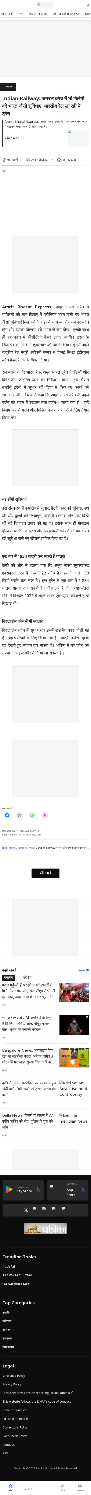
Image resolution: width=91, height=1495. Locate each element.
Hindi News (9, 848)
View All (84, 970)
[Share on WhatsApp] (32, 815)
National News (27, 848)
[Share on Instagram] (45, 815)
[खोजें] (88, 5)
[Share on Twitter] (20, 815)
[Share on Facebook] (7, 815)
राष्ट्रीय (9, 87)
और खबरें (45, 873)
